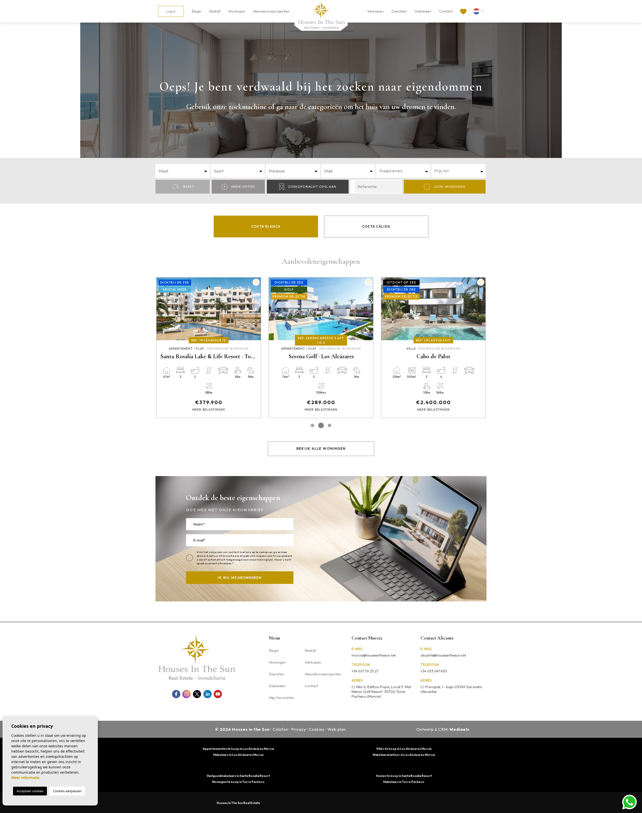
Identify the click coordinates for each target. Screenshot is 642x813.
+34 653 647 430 (434, 671)
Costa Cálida (376, 226)
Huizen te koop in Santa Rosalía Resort (404, 776)
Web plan (337, 729)
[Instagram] (186, 694)
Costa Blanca (266, 226)
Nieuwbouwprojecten (271, 11)
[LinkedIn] (207, 694)
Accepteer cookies (30, 791)
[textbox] (184, 171)
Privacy (298, 729)
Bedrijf (214, 11)
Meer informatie (25, 777)
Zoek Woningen (449, 187)
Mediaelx (459, 729)
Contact (445, 11)
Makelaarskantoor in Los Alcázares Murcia (404, 755)
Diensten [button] (399, 11)
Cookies (317, 729)
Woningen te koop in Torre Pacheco (238, 782)
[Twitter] (197, 694)
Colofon (280, 729)
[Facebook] (176, 694)
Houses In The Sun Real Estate (238, 803)
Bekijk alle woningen (321, 448)
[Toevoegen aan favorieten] (256, 282)
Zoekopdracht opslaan (312, 187)
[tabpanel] (208, 347)
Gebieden (423, 11)
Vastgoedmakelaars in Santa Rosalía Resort (238, 776)
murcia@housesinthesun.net (374, 655)
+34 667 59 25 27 (365, 671)
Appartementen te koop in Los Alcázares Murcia (238, 749)
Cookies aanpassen (67, 791)
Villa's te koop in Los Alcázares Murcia (403, 749)
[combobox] (182, 171)
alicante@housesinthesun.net (443, 655)
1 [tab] (312, 425)
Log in (171, 11)
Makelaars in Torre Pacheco (403, 782)
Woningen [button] (236, 11)
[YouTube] (218, 694)
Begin (196, 11)
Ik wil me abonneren (240, 578)
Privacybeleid (282, 556)
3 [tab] (329, 425)
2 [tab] (321, 425)
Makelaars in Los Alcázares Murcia (238, 755)
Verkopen (375, 11)
